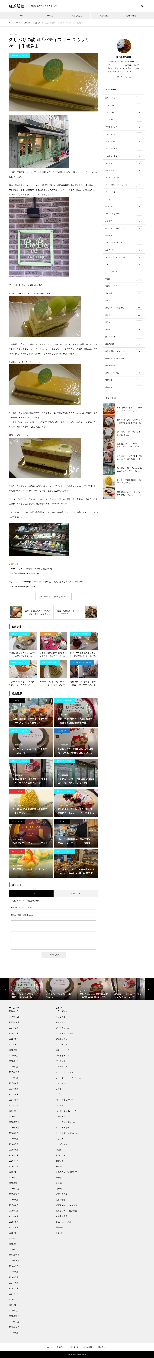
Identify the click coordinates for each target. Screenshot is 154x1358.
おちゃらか (60, 1022)
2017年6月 (13, 1083)
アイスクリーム (17, 821)
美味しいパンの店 (63, 1222)
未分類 (59, 1178)
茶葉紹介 (49, 16)
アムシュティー (62, 1039)
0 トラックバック (75, 893)
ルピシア (60, 1139)
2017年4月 (13, 1094)
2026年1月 (13, 1011)
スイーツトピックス (64, 1072)
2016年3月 (13, 1166)
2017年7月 (13, 1078)
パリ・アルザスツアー (65, 1100)
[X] (126, 76)
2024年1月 (13, 1033)
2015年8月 (13, 1205)
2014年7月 (13, 1277)
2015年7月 (13, 1211)
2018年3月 (13, 1067)
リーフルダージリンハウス (67, 1133)
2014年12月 (14, 1250)
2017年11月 (14, 1072)
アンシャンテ (61, 1044)
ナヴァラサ (60, 1094)
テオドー (60, 1089)
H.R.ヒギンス (61, 1011)
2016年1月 (13, 1178)
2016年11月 (14, 1122)
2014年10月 (14, 1261)
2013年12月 (14, 1316)
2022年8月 (13, 1039)
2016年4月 (13, 1161)
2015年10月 (14, 1194)
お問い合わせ (131, 16)
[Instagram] (130, 76)
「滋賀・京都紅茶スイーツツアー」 (24, 172)
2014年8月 (13, 1272)
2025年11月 (14, 1017)
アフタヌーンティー (64, 1033)
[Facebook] (122, 76)
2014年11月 (14, 1255)
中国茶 (59, 1150)
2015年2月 (13, 1238)
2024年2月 (13, 1028)
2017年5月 (13, 1089)
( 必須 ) (21, 907)
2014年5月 (13, 1288)
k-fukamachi (124, 56)
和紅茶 (59, 1166)
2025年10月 (14, 1022)
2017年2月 (13, 1105)
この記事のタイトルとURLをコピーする (53, 597)
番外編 (62, 821)
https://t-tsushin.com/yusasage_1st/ (24, 573)
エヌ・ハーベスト (63, 1050)
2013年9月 (13, 1333)
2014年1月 (13, 1311)
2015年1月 (13, 1244)
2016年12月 (14, 1117)
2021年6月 (13, 1044)
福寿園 (17, 701)
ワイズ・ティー (62, 1144)
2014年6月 (13, 1283)
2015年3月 (13, 1233)
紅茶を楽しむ (77, 16)
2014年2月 (13, 1305)
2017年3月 (13, 1100)
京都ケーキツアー (63, 1155)
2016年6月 (13, 1150)
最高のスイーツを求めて (19, 55)
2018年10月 (14, 1050)
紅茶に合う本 (62, 731)
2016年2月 (13, 1172)
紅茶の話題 (104, 16)
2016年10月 (14, 1128)
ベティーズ (60, 1117)
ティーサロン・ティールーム (82, 663)
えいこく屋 (60, 1017)
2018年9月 (13, 1056)
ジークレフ (60, 1061)
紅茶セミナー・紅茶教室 (66, 1211)
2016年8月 (13, 1139)
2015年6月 (13, 1216)
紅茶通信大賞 (61, 1216)
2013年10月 (14, 1327)
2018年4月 (13, 1061)
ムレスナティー (62, 1128)
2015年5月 (13, 1222)
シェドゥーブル (62, 1056)
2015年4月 (13, 1227)
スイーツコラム (17, 791)
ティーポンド (61, 1083)
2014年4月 (13, 1294)
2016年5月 (13, 1155)
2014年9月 (13, 1266)
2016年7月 (13, 1144)
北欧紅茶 (60, 1161)
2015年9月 (13, 1200)
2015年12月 (14, 1183)
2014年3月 (13, 1299)
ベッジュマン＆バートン (66, 1111)
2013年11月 (14, 1322)
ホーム (22, 16)
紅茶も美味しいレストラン (67, 1205)
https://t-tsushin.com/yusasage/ (22, 586)
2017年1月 (13, 1111)
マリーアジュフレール (65, 1122)
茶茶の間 (60, 1227)
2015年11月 (14, 1189)
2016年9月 (13, 1133)
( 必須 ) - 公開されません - (22, 915)
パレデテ (60, 1105)
